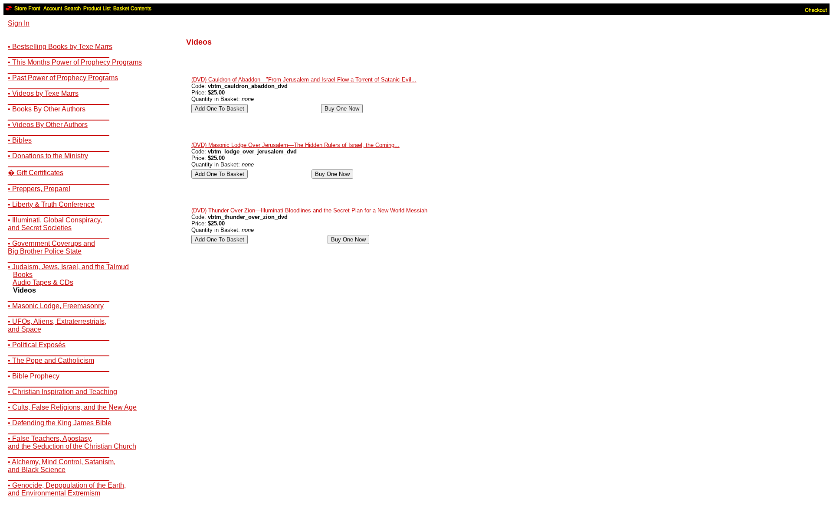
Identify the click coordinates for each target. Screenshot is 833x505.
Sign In (19, 23)
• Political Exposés (37, 345)
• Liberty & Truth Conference (51, 204)
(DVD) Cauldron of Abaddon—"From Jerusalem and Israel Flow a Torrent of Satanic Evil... (303, 79)
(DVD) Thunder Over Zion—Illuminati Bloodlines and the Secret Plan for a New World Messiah (309, 210)
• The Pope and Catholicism (51, 360)
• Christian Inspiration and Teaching (62, 391)
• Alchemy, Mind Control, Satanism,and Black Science (61, 465)
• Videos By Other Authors (48, 124)
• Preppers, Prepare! (39, 188)
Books (23, 274)
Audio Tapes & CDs (43, 282)
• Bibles (20, 140)
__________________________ (58, 54)
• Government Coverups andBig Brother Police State (51, 247)
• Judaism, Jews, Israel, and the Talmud (68, 266)
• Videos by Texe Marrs (43, 93)
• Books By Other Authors (46, 109)
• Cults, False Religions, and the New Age (72, 407)
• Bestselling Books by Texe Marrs (60, 46)
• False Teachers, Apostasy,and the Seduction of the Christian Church (72, 442)
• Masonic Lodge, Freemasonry (56, 306)
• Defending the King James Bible (60, 423)
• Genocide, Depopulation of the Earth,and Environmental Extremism (67, 489)
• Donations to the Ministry (48, 156)
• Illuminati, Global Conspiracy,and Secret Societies (55, 223)
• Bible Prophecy (33, 376)
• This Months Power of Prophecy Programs (75, 62)
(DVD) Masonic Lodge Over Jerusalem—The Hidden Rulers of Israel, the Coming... (295, 145)
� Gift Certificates (35, 172)
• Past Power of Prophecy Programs (63, 77)
